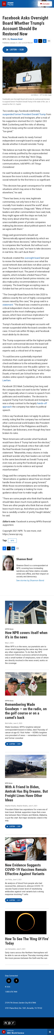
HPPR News (9, 629)
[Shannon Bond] (8, 562)
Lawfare (7, 380)
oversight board (32, 258)
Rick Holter (8, 723)
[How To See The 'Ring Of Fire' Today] (25, 922)
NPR (12, 541)
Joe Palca (8, 880)
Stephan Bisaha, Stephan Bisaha (16, 806)
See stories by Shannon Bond (30, 580)
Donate (45, 4)
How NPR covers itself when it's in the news (26, 634)
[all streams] (50, 1032)
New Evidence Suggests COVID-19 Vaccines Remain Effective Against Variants (26, 869)
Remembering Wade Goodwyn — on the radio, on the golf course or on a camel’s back (26, 711)
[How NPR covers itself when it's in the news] (25, 612)
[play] (3, 1032)
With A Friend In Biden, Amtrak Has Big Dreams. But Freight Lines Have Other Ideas (26, 793)
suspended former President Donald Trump (24, 114)
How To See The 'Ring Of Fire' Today (27, 941)
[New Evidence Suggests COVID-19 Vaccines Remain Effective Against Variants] (25, 848)
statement (8, 304)
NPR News (8, 783)
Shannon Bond (16, 39)
